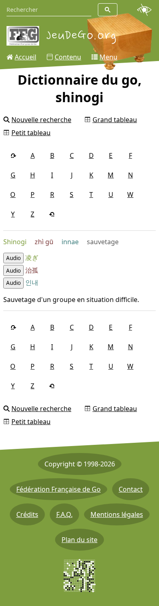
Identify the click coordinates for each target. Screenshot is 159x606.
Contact (131, 489)
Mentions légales (117, 514)
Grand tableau (115, 119)
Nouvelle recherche (41, 119)
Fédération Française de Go (58, 489)
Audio (13, 258)
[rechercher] (107, 9)
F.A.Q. (64, 514)
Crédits (27, 514)
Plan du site (79, 539)
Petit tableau (31, 132)
